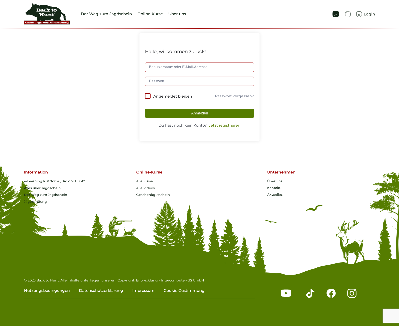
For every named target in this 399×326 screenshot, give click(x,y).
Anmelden (199, 113)
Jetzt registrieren (224, 125)
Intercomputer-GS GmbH (182, 280)
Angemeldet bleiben (172, 96)
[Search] (335, 14)
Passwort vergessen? (234, 96)
